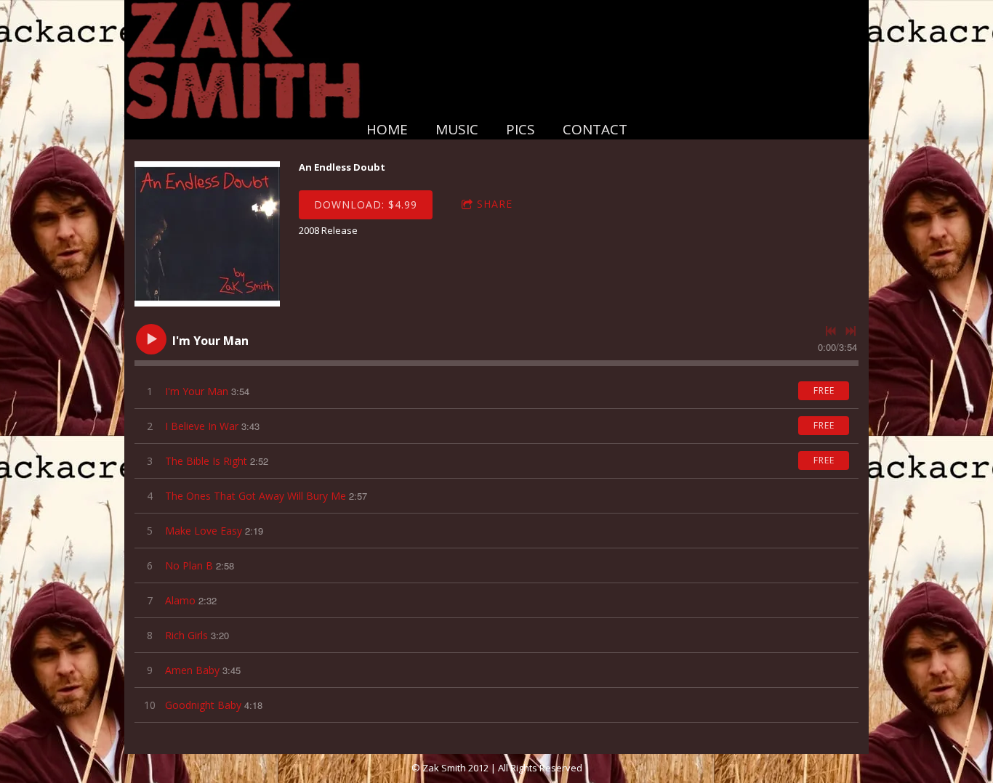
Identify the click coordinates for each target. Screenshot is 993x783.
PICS (520, 129)
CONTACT (595, 129)
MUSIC (456, 129)
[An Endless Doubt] (207, 234)
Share (494, 204)
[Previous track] (830, 331)
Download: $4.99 (365, 204)
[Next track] (850, 331)
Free (824, 390)
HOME (387, 129)
